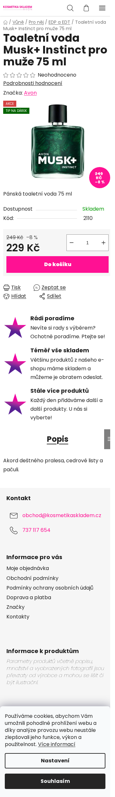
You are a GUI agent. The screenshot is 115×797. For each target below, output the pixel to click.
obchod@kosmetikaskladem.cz (61, 515)
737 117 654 (36, 530)
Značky (15, 607)
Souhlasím (55, 781)
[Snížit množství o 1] (71, 243)
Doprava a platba (28, 597)
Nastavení (55, 760)
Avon (30, 92)
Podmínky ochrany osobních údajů (49, 587)
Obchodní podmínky (32, 578)
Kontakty (17, 616)
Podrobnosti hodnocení (32, 83)
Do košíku (57, 264)
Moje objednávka (27, 568)
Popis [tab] (57, 439)
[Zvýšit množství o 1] (103, 243)
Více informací (56, 744)
